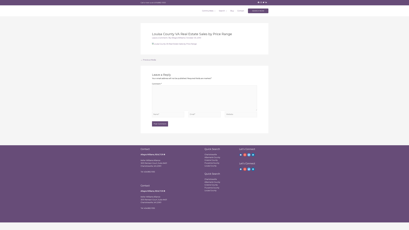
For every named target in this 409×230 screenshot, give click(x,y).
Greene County (211, 160)
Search (222, 11)
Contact (240, 11)
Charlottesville (210, 155)
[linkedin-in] (266, 2)
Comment (157, 84)
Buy (232, 11)
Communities (207, 11)
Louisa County (210, 166)
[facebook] (259, 2)
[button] (258, 11)
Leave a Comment (159, 38)
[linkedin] (253, 154)
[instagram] (261, 2)
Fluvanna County (211, 163)
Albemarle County (212, 157)
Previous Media (148, 60)
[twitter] (264, 2)
